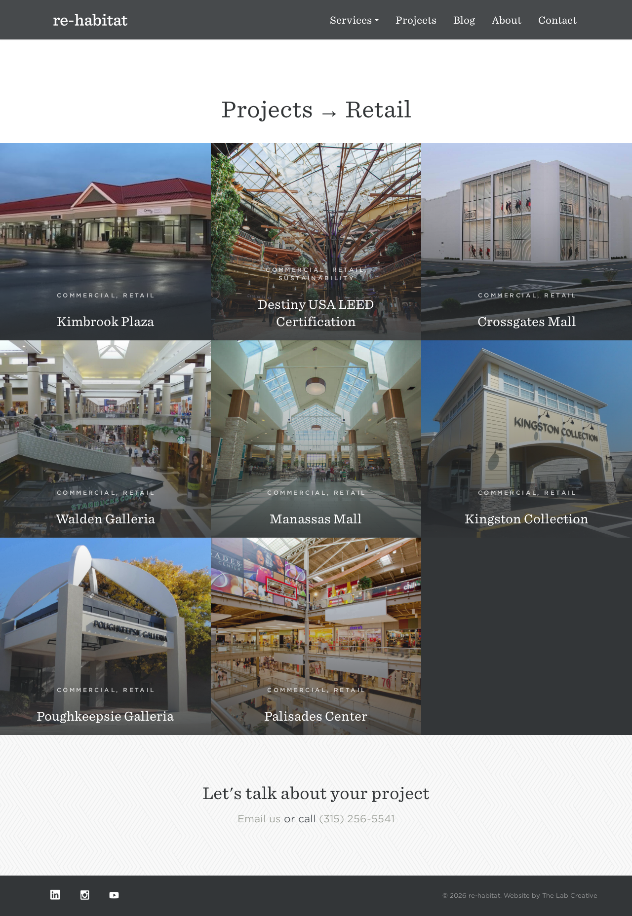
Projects (415, 20)
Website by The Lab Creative (550, 895)
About (506, 20)
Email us (259, 819)
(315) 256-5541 (357, 819)
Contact (557, 20)
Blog (464, 20)
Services (352, 20)
